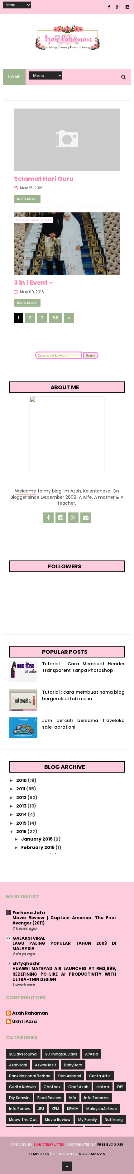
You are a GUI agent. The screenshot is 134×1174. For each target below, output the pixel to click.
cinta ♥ (102, 1086)
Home (14, 77)
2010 (22, 780)
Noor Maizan (92, 1153)
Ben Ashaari (69, 1076)
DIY (120, 1086)
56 (56, 318)
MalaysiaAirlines (101, 1108)
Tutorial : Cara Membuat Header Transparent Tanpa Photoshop (83, 667)
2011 (21, 789)
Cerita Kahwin (22, 1086)
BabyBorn (73, 1065)
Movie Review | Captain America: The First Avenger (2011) (64, 920)
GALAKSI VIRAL (28, 938)
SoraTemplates (49, 1144)
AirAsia (91, 1054)
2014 (22, 814)
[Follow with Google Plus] (73, 517)
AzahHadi (18, 1065)
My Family (87, 1119)
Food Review (49, 1097)
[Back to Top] (67, 1166)
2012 (21, 797)
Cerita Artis (100, 1076)
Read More (27, 198)
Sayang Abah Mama (33, 220)
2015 (21, 823)
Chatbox (52, 1086)
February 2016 (38, 847)
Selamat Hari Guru (44, 178)
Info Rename (96, 1097)
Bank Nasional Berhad (29, 1076)
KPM (55, 1108)
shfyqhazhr (26, 963)
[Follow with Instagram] (60, 517)
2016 (21, 831)
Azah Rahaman (30, 1013)
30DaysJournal (23, 1054)
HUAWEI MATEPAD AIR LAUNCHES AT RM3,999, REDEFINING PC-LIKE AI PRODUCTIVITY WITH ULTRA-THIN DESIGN (64, 974)
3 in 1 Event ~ (33, 282)
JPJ (41, 1108)
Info (72, 1097)
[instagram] (127, 7)
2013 (21, 806)
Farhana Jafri (28, 913)
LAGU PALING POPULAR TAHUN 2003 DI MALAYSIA (64, 946)
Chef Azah (78, 1086)
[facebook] (109, 7)
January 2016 (37, 839)
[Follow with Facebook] (48, 517)
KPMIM (73, 1108)
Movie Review (57, 1119)
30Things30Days (61, 1054)
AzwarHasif (45, 1065)
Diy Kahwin (19, 1097)
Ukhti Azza (24, 1022)
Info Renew (19, 1108)
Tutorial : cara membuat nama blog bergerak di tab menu (83, 695)
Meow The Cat (23, 1119)
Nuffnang (114, 1119)
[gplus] (118, 7)
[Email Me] (85, 517)
